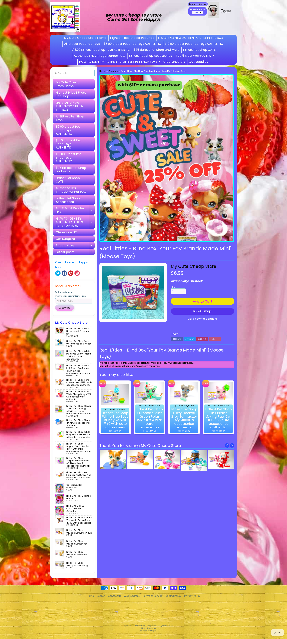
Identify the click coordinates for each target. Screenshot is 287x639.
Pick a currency (197, 9)
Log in (192, 4)
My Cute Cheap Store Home (85, 38)
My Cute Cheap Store (193, 266)
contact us (114, 596)
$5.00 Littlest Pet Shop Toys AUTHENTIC (132, 44)
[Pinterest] (70, 273)
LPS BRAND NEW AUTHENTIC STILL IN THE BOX (190, 38)
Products (113, 71)
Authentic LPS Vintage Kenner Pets (99, 56)
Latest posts (75, 252)
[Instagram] (77, 273)
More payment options (202, 318)
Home (102, 71)
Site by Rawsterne (148, 628)
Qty (173, 286)
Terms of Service (152, 596)
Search (101, 596)
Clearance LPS (174, 62)
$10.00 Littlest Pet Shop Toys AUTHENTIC (194, 44)
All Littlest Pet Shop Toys (82, 44)
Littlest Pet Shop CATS (199, 50)
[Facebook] (64, 273)
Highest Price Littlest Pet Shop (132, 38)
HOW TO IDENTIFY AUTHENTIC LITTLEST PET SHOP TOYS (120, 62)
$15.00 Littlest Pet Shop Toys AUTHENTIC (100, 50)
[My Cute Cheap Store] (65, 17)
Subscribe (64, 307)
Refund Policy (173, 596)
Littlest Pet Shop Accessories (150, 56)
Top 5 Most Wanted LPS (195, 56)
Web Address (132, 596)
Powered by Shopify (148, 630)
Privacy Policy (192, 596)
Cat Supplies (198, 62)
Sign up (202, 4)
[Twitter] (58, 273)
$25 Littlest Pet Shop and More (156, 50)
